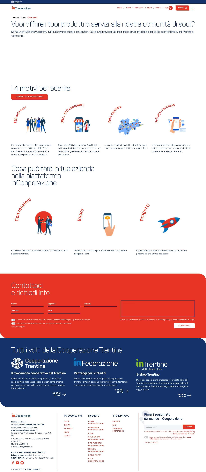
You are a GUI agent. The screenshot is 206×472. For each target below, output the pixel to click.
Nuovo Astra (94, 455)
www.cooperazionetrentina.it (24, 430)
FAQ (166, 8)
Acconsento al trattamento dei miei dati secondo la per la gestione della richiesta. (54, 320)
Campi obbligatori (18, 327)
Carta (128, 8)
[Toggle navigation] (193, 8)
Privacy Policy (164, 320)
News (149, 8)
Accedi (181, 8)
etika (90, 433)
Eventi (158, 8)
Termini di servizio (180, 320)
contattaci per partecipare (29, 97)
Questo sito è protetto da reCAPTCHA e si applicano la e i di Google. (157, 320)
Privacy (116, 421)
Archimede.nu (35, 469)
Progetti (139, 8)
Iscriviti (188, 427)
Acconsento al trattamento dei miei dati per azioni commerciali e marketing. (44, 323)
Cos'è (119, 8)
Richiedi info (184, 325)
